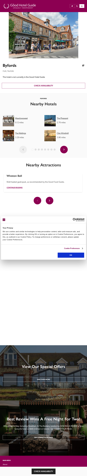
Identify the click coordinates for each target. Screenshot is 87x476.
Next (49, 200)
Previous (37, 200)
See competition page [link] (43, 437)
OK (71, 255)
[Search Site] (77, 6)
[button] (77, 6)
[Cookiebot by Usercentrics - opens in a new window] (74, 219)
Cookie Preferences (72, 248)
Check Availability (43, 471)
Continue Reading (15, 188)
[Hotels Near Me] (72, 6)
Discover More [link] (43, 379)
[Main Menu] (81, 6)
